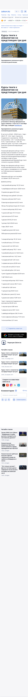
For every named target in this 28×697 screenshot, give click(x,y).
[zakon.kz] (5, 11)
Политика (3, 15)
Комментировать (21, 399)
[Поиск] (22, 11)
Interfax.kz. (18, 125)
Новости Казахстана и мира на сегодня (11, 25)
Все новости (4, 27)
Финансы (13, 15)
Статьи (19, 15)
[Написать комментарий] (14, 395)
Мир (9, 15)
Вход (25, 390)
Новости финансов (14, 27)
